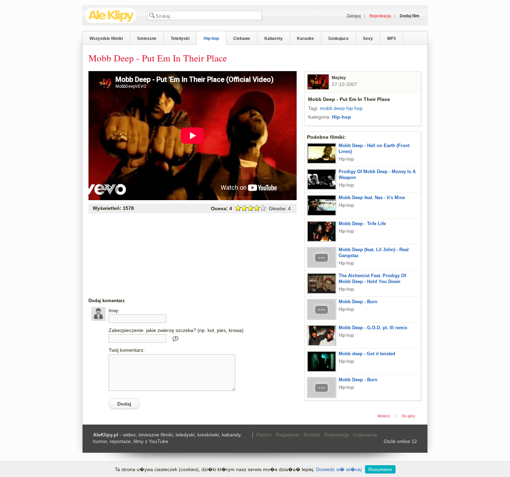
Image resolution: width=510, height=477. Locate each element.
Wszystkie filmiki (106, 38)
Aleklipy (111, 15)
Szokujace (338, 38)
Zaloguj (354, 16)
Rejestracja (336, 434)
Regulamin (287, 434)
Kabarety (273, 38)
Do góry (408, 416)
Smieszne (146, 38)
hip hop (354, 108)
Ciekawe (241, 38)
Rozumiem (380, 469)
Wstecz (383, 416)
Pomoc (264, 434)
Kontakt (312, 434)
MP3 (391, 38)
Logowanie (365, 434)
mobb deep (332, 108)
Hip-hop (211, 38)
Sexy (368, 38)
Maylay (339, 77)
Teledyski (180, 38)
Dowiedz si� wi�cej (339, 469)
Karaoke (305, 38)
